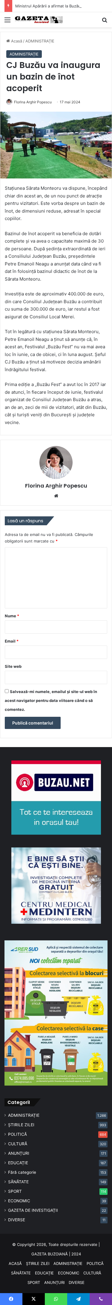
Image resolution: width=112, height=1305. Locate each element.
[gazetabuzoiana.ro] (39, 19)
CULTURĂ (17, 1143)
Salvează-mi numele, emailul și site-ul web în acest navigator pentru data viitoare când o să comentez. (51, 700)
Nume (12, 615)
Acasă (16, 41)
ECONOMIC (19, 1200)
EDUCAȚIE (18, 1162)
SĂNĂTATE (18, 1181)
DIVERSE (16, 1219)
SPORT (15, 1191)
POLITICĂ (17, 1134)
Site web (13, 666)
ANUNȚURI (18, 1153)
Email (12, 641)
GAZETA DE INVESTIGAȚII (33, 1210)
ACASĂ (15, 1263)
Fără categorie (22, 1172)
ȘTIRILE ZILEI (21, 1124)
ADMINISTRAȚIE (39, 41)
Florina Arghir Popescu (33, 102)
